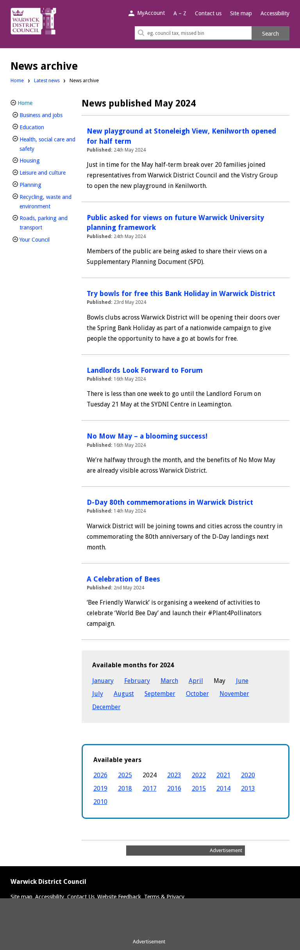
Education (45, 127)
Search (270, 34)
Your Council (48, 239)
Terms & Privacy (164, 897)
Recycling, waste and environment (48, 202)
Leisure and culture (48, 172)
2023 (174, 775)
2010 (100, 802)
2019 (100, 788)
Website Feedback (119, 897)
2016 (174, 788)
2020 (248, 775)
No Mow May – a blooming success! (147, 436)
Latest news (47, 80)
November (234, 693)
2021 (223, 775)
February (137, 681)
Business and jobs (48, 115)
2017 (150, 788)
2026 (100, 775)
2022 (199, 775)
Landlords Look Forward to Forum (145, 370)
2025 (125, 775)
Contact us (208, 13)
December (106, 707)
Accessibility (275, 13)
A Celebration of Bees (123, 579)
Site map (241, 13)
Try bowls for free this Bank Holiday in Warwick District (181, 293)
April (196, 681)
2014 (223, 788)
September (160, 693)
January (103, 681)
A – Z (179, 13)
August (124, 693)
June (242, 681)
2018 (125, 788)
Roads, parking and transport (44, 223)
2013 (248, 788)
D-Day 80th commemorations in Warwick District (170, 502)
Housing (43, 160)
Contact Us (81, 897)
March (169, 681)
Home (17, 80)
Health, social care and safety (47, 144)
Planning (44, 184)
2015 (199, 788)
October (197, 693)
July (97, 693)
